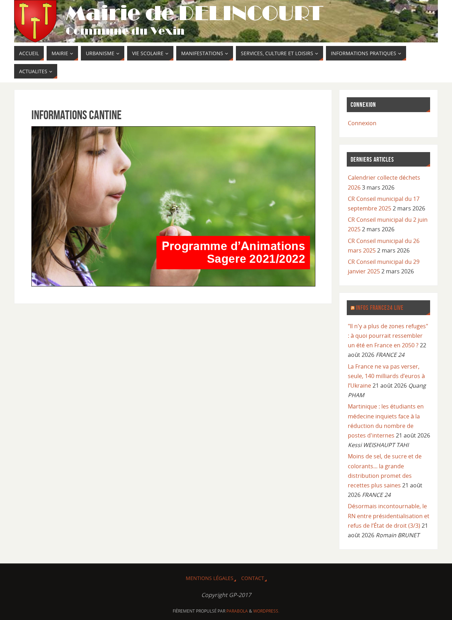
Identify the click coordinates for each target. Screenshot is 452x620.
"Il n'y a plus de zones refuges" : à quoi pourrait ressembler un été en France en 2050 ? (388, 335)
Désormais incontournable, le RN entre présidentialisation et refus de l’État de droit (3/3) (388, 515)
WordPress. (266, 611)
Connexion (362, 123)
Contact (252, 578)
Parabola (237, 611)
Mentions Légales (209, 578)
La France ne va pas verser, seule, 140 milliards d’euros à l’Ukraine (386, 376)
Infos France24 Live (380, 307)
